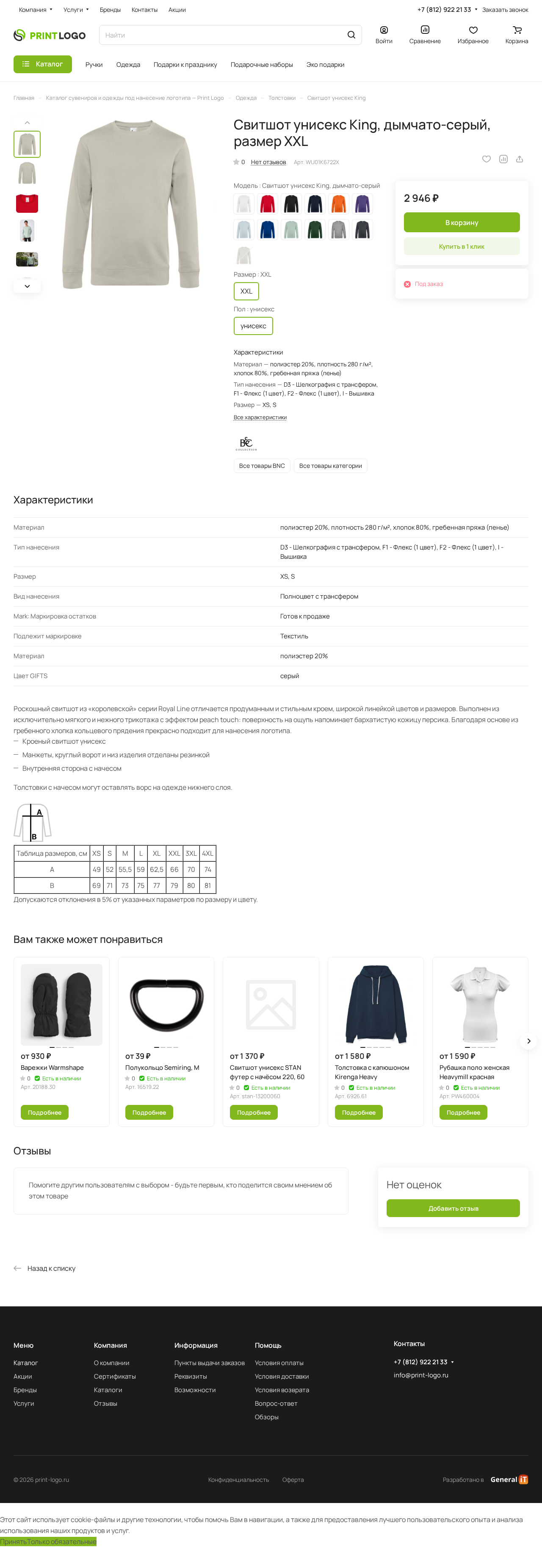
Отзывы (105, 1403)
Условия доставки (282, 1376)
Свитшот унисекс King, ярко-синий (267, 230)
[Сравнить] (503, 159)
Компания (110, 1345)
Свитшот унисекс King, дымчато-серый (244, 255)
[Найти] (351, 35)
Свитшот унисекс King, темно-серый (362, 230)
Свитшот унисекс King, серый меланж (339, 230)
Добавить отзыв (453, 1208)
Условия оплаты (279, 1362)
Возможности (195, 1389)
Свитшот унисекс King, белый (244, 204)
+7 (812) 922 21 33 (444, 10)
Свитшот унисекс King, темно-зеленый (315, 230)
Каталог (26, 1362)
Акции (23, 1376)
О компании (112, 1362)
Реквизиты (190, 1376)
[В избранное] (486, 159)
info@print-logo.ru (421, 1375)
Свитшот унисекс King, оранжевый (339, 204)
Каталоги (108, 1389)
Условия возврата (282, 1389)
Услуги (24, 1403)
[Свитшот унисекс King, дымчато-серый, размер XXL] (131, 204)
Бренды (25, 1389)
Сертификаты (115, 1376)
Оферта (293, 1480)
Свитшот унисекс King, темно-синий (315, 204)
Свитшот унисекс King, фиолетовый (362, 204)
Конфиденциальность (238, 1480)
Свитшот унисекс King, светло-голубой (244, 230)
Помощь (268, 1345)
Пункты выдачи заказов (209, 1362)
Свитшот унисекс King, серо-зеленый (291, 230)
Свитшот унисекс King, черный (291, 204)
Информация (196, 1345)
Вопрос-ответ (276, 1403)
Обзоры (267, 1416)
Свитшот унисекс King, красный (267, 204)
